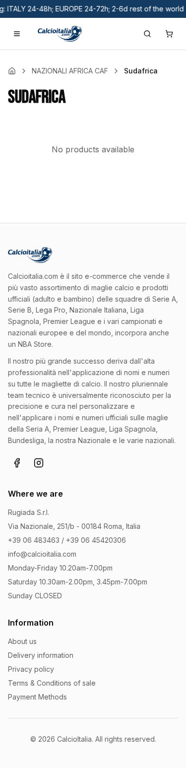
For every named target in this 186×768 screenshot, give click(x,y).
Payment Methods (37, 697)
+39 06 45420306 (96, 540)
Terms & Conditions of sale (52, 683)
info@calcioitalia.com (42, 554)
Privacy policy (31, 669)
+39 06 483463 (34, 540)
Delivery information (40, 655)
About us (22, 641)
